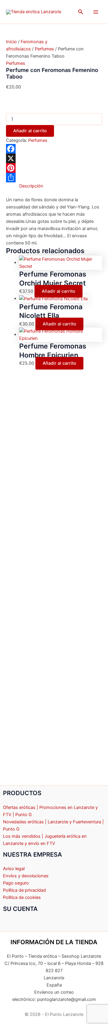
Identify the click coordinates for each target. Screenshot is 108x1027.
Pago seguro (16, 883)
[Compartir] (54, 177)
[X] (54, 158)
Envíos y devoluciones (26, 876)
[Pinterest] (54, 168)
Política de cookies (22, 897)
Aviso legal (14, 868)
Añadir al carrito (30, 130)
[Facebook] (54, 149)
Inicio (11, 41)
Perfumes (44, 49)
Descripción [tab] (31, 186)
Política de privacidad (24, 890)
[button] (80, 12)
